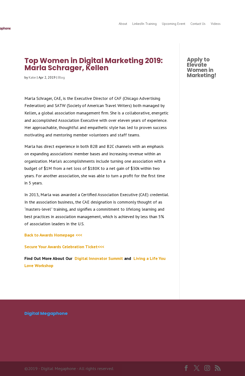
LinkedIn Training (144, 23)
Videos (216, 23)
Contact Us (198, 23)
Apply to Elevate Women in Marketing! (201, 67)
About (123, 23)
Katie (32, 77)
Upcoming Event (173, 23)
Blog (61, 77)
